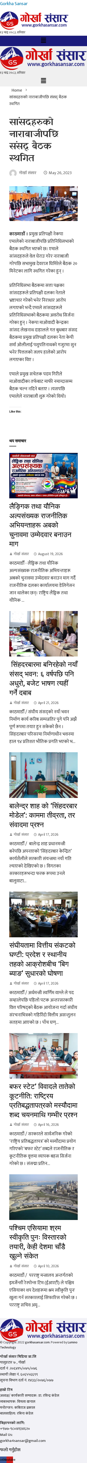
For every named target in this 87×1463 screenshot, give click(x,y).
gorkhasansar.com (37, 1342)
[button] (43, 41)
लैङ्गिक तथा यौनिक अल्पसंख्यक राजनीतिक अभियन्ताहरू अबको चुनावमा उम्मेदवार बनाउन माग (40, 525)
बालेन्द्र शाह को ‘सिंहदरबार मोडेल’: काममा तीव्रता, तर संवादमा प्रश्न (43, 815)
